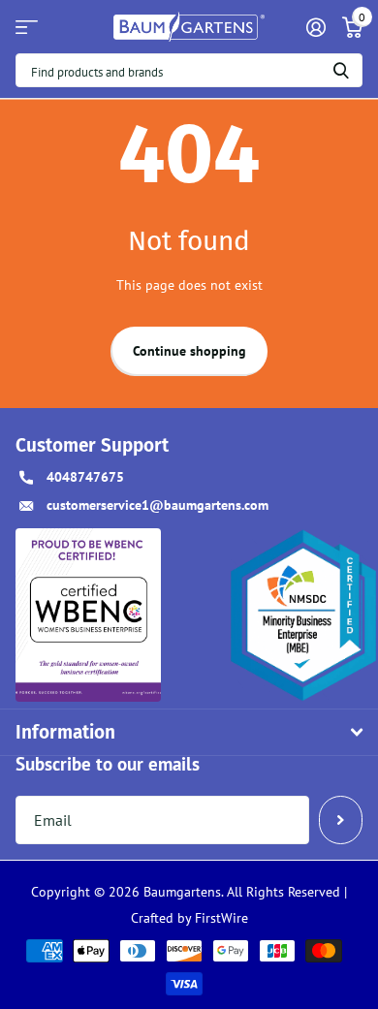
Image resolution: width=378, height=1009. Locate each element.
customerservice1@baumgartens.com (157, 505)
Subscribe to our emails (108, 763)
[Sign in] (315, 27)
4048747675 (85, 477)
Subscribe (340, 820)
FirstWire (219, 918)
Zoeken (341, 70)
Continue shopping (189, 351)
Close (189, 732)
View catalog (27, 26)
